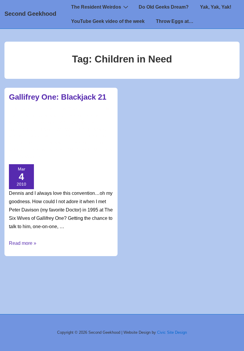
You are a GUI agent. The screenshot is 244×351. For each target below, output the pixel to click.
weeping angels (25, 157)
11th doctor (94, 136)
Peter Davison (91, 130)
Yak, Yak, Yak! (215, 7)
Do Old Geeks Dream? (164, 7)
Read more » (22, 243)
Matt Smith (65, 130)
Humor (46, 130)
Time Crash (78, 150)
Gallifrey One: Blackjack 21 (57, 97)
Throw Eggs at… (174, 21)
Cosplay (73, 116)
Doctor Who (41, 123)
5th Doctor (20, 143)
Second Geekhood (30, 13)
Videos (15, 136)
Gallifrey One (23, 130)
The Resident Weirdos (96, 7)
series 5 (57, 150)
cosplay (78, 143)
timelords (101, 150)
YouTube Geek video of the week (108, 21)
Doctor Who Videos (75, 123)
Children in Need (46, 116)
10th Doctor (67, 136)
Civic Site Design (172, 332)
